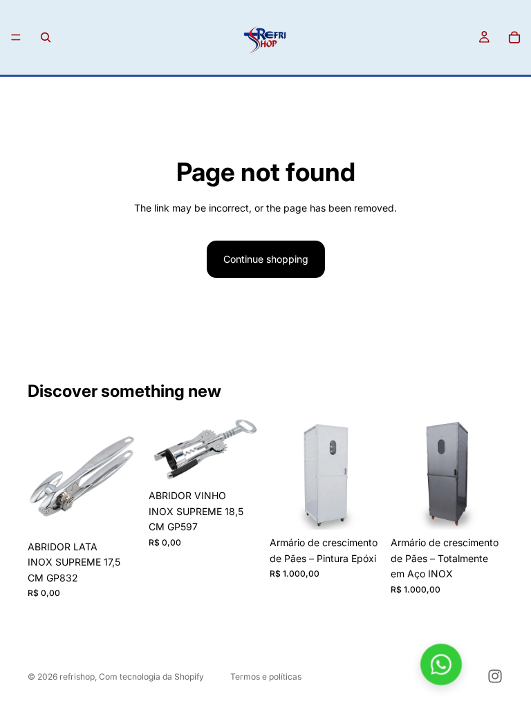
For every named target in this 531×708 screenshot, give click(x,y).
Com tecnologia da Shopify (151, 676)
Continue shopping (265, 259)
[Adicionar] (118, 512)
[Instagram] (495, 676)
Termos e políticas (265, 676)
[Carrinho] (514, 37)
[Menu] (16, 37)
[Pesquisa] (45, 37)
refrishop (77, 676)
